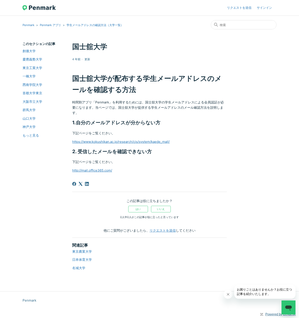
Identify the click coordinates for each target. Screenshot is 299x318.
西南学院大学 (32, 85)
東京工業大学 (32, 68)
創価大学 (29, 51)
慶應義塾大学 (32, 59)
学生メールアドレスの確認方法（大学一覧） (95, 25)
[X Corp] (81, 184)
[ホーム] (39, 8)
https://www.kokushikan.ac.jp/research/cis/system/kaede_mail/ (121, 142)
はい (138, 209)
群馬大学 (29, 110)
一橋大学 (29, 76)
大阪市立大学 (32, 101)
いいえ (161, 209)
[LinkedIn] (87, 184)
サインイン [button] (264, 7)
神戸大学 (29, 127)
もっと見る (31, 135)
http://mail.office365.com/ (92, 170)
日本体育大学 (82, 260)
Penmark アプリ (50, 25)
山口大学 (29, 118)
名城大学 (78, 268)
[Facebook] (74, 184)
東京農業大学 (82, 251)
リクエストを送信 (239, 7)
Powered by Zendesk (280, 314)
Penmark (28, 25)
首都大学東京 (32, 93)
